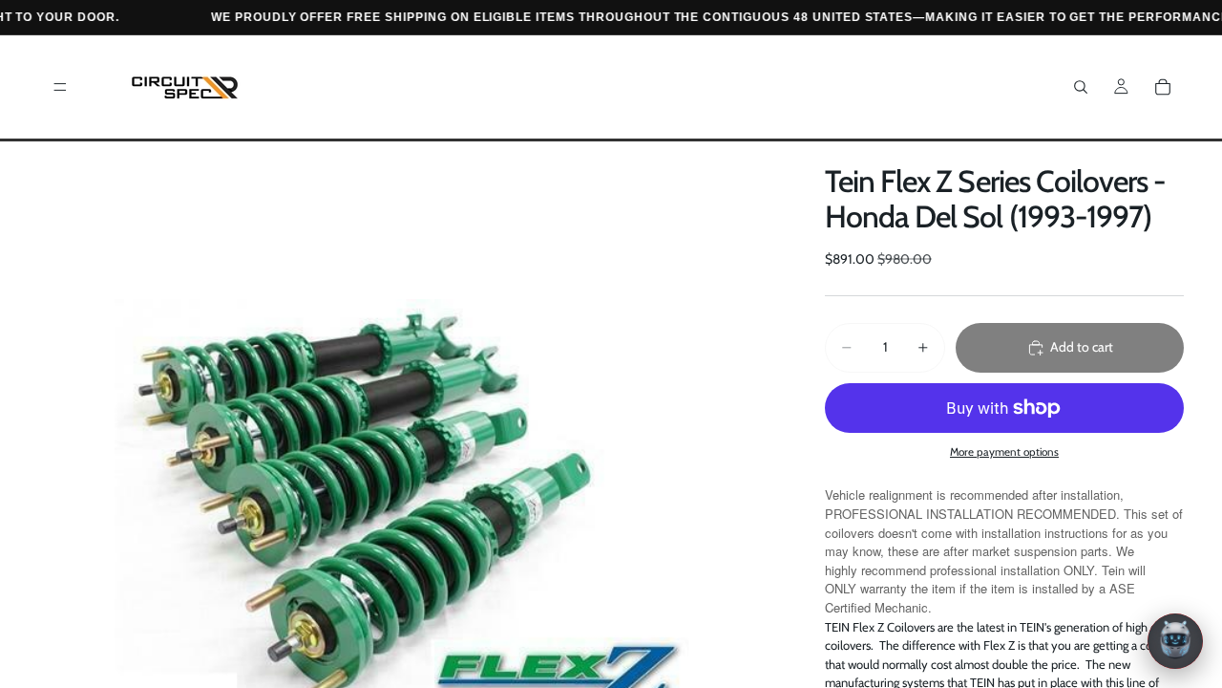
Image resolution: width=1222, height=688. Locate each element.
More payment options (1004, 452)
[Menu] (60, 87)
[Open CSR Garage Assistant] (1175, 641)
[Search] (1081, 87)
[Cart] (1163, 87)
